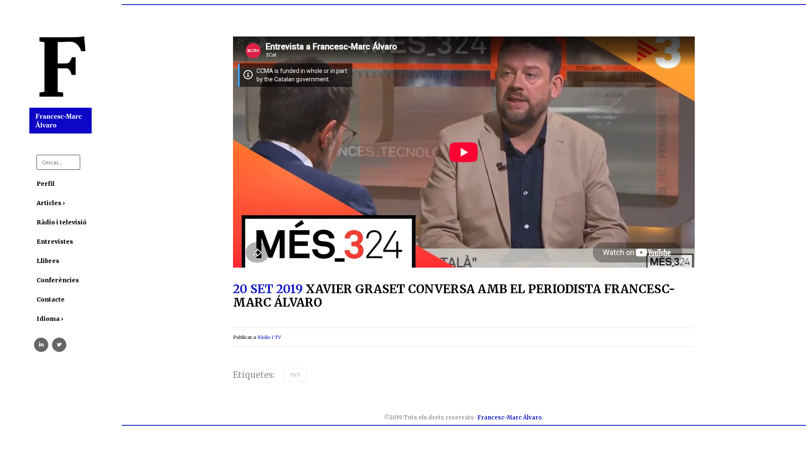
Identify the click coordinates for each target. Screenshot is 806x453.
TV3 (295, 375)
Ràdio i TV (269, 337)
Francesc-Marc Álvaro (509, 417)
